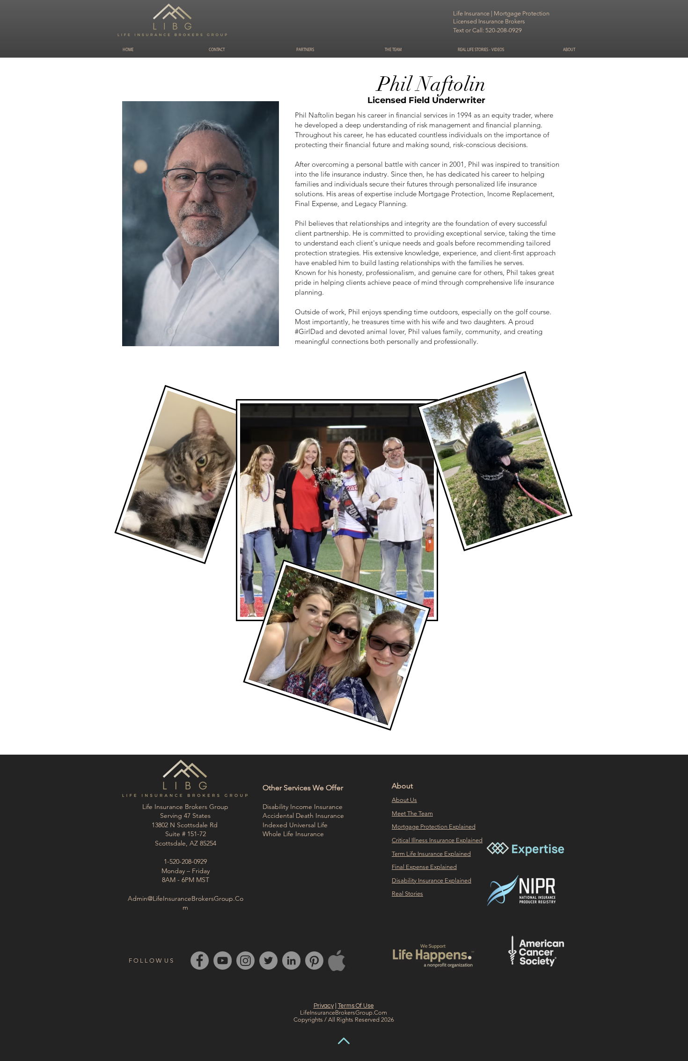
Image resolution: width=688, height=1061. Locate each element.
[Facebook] (199, 960)
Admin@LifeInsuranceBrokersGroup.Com (185, 903)
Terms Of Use (356, 1005)
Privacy (324, 1005)
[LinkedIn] (291, 960)
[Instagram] (245, 960)
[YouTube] (222, 960)
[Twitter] (268, 960)
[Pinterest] (314, 960)
